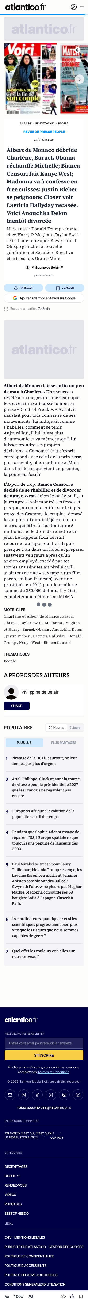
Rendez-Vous (44, 123)
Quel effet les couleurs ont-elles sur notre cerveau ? (43, 954)
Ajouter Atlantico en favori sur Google (48, 298)
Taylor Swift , (32, 623)
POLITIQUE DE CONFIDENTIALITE (29, 1256)
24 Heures (56, 728)
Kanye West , (31, 642)
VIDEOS (10, 1195)
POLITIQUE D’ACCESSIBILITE (25, 1265)
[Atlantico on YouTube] (78, 1094)
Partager (26, 287)
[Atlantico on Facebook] (37, 1094)
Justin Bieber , (19, 636)
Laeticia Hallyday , (50, 636)
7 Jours (75, 728)
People (63, 123)
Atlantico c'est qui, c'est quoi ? (29, 1133)
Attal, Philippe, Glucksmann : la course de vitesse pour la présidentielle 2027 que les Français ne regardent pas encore (46, 787)
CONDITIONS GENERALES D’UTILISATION (35, 1284)
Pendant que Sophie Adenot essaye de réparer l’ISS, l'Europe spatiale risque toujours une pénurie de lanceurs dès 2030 (45, 840)
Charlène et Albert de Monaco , (33, 616)
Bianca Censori (58, 642)
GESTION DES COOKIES (66, 1247)
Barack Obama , (37, 629)
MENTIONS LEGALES (29, 1237)
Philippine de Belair (45, 267)
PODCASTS (13, 1204)
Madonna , (55, 623)
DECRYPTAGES (16, 1166)
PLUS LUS (24, 743)
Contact (57, 1137)
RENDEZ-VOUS (16, 1185)
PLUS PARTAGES (63, 743)
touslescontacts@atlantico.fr (44, 1108)
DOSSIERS (12, 1176)
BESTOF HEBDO (17, 1213)
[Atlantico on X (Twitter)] (23, 1094)
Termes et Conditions (53, 1072)
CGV (8, 1237)
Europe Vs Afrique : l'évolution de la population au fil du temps (43, 814)
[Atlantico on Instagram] (64, 1094)
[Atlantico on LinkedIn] (51, 1094)
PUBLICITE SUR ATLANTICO (25, 1247)
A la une (26, 123)
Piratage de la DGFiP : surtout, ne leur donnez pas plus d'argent (44, 761)
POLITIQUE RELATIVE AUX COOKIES (31, 1275)
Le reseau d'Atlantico (21, 1137)
